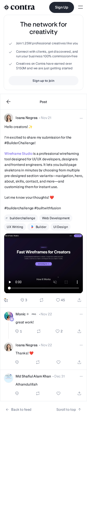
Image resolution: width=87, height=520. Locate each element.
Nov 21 (46, 118)
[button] (43, 208)
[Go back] (8, 101)
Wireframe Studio (18, 153)
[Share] (79, 300)
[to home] (19, 7)
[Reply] (23, 300)
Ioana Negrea (27, 118)
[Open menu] (80, 7)
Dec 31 (59, 376)
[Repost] (41, 300)
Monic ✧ (22, 314)
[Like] (60, 300)
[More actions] (81, 118)
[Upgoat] (6, 300)
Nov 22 (46, 314)
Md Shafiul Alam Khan (33, 376)
